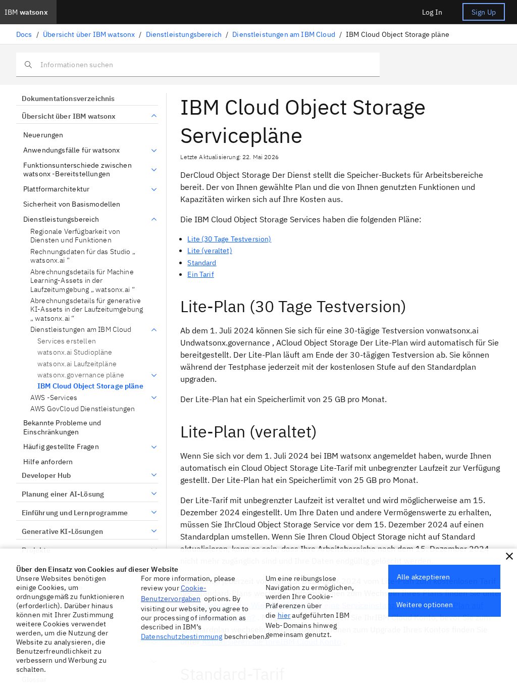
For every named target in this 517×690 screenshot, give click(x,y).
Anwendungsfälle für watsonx (71, 150)
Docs (24, 34)
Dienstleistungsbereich (184, 34)
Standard (201, 262)
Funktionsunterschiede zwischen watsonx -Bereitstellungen (77, 170)
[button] (509, 556)
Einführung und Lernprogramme (75, 512)
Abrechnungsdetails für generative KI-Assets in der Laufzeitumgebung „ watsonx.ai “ (86, 310)
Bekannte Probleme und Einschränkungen (62, 427)
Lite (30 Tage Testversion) (229, 238)
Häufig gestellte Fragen (61, 446)
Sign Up (484, 12)
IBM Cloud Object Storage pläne (90, 385)
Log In (432, 12)
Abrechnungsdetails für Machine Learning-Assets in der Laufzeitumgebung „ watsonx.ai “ (82, 281)
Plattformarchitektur (56, 189)
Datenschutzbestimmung (181, 636)
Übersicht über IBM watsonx (89, 34)
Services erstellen (66, 341)
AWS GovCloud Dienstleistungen (82, 409)
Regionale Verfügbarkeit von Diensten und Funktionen (75, 236)
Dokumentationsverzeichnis (68, 98)
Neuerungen (43, 135)
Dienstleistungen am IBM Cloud (283, 34)
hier (284, 615)
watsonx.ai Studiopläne (75, 352)
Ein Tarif (200, 274)
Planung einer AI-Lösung (63, 494)
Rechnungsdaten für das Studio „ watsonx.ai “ (82, 256)
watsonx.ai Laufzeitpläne (77, 363)
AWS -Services (53, 397)
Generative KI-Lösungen (62, 531)
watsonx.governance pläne (80, 375)
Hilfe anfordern (48, 462)
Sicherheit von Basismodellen (71, 204)
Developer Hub (46, 475)
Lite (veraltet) (209, 250)
